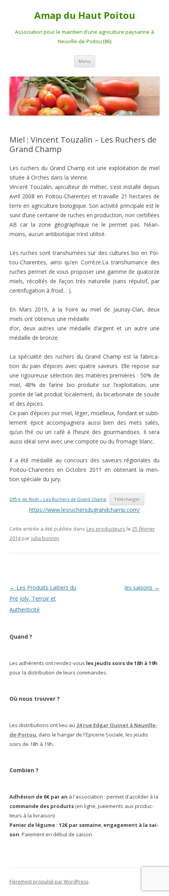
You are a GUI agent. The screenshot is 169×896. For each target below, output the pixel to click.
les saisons (142, 587)
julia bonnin (45, 538)
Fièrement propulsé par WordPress (48, 881)
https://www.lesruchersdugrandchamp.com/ (84, 509)
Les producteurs (105, 528)
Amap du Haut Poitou (84, 15)
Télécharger (127, 499)
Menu (85, 61)
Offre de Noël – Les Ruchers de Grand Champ (58, 499)
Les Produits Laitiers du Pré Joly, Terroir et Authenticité (42, 598)
